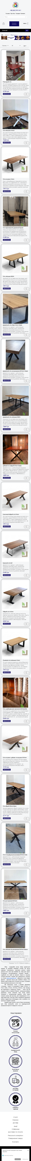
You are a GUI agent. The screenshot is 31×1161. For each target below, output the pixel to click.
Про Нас (13, 13)
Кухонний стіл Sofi (7, 563)
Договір (15, 1123)
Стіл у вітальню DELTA (8, 276)
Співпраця (15, 1129)
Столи (6, 35)
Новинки (15, 1120)
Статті (15, 1117)
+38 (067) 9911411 (15, 10)
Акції (15, 1126)
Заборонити (25, 1159)
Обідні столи (13, 35)
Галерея (18, 13)
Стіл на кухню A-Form (8, 179)
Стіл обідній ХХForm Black (9, 806)
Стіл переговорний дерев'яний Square (13, 227)
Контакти (23, 13)
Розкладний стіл (7, 82)
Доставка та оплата (15, 1132)
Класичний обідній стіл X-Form (11, 514)
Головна (8, 13)
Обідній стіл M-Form (8, 611)
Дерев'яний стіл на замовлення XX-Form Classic (15, 371)
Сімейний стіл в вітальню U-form (11, 660)
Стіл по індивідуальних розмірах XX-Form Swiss (15, 854)
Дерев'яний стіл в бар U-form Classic (12, 325)
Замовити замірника (14, 23)
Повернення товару (15, 1138)
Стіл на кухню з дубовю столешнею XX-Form (15, 757)
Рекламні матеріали (15, 1135)
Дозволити (17, 1159)
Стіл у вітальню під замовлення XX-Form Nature (15, 949)
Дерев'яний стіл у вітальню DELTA (11, 417)
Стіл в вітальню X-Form (8, 130)
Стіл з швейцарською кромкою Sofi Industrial (15, 709)
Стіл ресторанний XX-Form (10, 901)
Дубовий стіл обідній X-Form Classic (12, 465)
